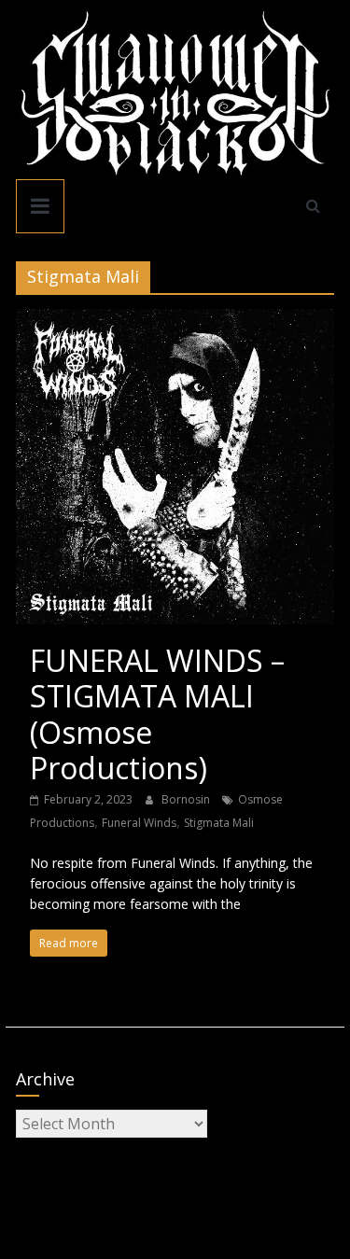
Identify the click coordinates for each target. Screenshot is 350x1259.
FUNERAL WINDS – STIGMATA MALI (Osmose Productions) (157, 714)
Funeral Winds (139, 823)
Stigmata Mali (219, 823)
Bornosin (187, 799)
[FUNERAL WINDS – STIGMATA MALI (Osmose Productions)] (175, 320)
